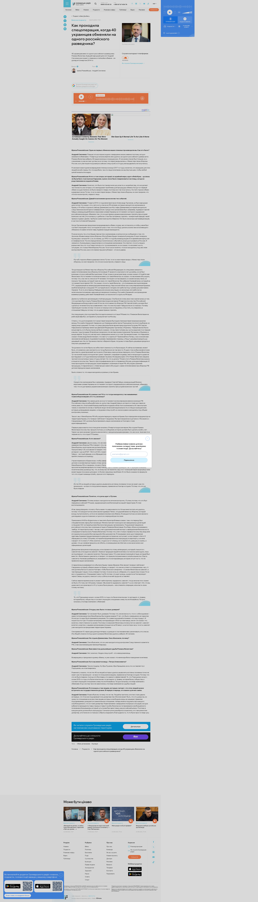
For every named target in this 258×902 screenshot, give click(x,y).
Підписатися (129, 460)
